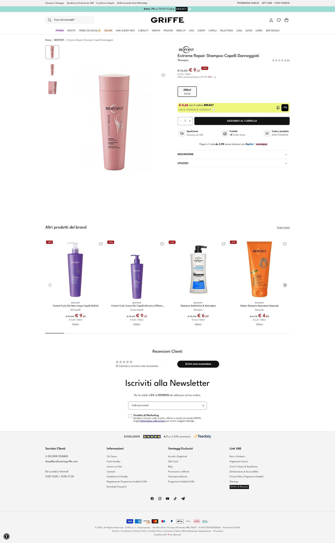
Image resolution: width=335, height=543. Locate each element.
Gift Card (173, 461)
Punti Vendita (113, 461)
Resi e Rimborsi (237, 457)
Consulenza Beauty (177, 477)
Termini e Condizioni (122, 531)
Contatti (111, 472)
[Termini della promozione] (189, 9)
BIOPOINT (59, 40)
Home (48, 40)
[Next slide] (52, 198)
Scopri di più (283, 227)
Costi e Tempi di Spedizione (244, 467)
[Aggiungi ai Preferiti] (163, 75)
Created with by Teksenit (167, 535)
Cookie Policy (155, 531)
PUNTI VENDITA (282, 3)
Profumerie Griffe (231, 528)
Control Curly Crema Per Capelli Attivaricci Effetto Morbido (136, 306)
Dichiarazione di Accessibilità (244, 472)
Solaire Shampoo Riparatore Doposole (259, 306)
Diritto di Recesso (239, 487)
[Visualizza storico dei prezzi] (215, 77)
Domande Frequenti (116, 487)
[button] (69, 20)
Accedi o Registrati (177, 457)
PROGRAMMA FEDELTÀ (248, 3)
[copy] (278, 107)
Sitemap (234, 482)
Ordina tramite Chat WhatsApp (132, 3)
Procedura (218, 531)
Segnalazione (204, 531)
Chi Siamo (112, 457)
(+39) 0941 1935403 (56, 456)
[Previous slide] (52, 51)
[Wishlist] (279, 20)
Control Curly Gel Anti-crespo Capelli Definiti (75, 306)
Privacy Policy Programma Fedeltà (246, 477)
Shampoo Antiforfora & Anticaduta (198, 306)
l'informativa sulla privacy (152, 421)
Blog (170, 467)
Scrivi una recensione (198, 364)
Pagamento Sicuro (239, 461)
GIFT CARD (267, 3)
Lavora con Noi (114, 467)
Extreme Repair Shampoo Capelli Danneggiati (90, 40)
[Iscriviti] (203, 406)
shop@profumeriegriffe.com (61, 461)
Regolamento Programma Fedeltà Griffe (127, 482)
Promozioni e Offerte (178, 472)
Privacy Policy (140, 531)
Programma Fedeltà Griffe (181, 482)
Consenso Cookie (172, 531)
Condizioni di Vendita (117, 477)
